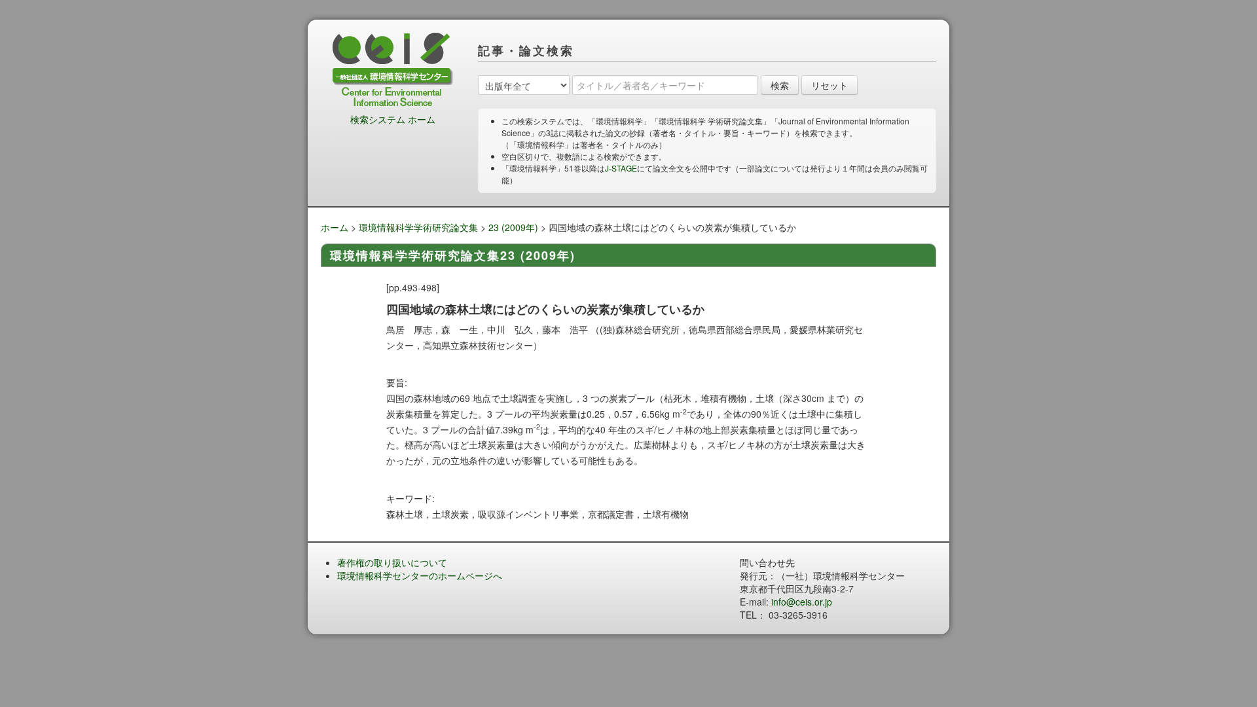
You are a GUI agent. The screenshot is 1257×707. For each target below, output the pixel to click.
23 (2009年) (513, 227)
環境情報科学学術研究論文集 (418, 227)
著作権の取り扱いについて (392, 562)
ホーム (334, 227)
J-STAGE (621, 167)
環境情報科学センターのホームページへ (419, 575)
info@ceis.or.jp (801, 601)
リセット (829, 85)
